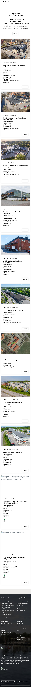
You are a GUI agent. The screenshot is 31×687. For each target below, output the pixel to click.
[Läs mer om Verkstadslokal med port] (15, 344)
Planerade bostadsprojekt (22, 603)
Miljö (2, 628)
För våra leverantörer (21, 637)
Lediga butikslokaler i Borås (7, 605)
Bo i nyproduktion (21, 610)
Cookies (17, 683)
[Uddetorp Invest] (8, 674)
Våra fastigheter (5, 617)
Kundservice (19, 625)
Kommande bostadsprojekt (23, 601)
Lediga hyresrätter (21, 600)
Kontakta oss (20, 623)
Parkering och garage (6, 614)
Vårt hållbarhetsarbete (6, 623)
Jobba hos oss (20, 632)
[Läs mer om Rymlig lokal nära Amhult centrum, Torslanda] (15, 196)
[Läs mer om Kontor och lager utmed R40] (15, 436)
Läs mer (16, 33)
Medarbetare (4, 626)
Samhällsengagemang (6, 632)
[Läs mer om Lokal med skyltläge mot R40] (15, 387)
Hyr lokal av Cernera (6, 616)
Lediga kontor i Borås (6, 601)
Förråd (2, 612)
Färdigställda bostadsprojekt (20, 606)
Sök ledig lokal (4, 600)
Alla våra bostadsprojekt (22, 608)
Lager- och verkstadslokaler (7, 610)
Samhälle (3, 630)
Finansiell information (22, 635)
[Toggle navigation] (29, 1)
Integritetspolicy (5, 634)
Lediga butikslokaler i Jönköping (6, 608)
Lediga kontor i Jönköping (7, 603)
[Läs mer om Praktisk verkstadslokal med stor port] (15, 150)
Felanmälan (19, 626)
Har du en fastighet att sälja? (22, 629)
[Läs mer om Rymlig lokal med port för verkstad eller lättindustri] (15, 102)
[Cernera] (5, 2)
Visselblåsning (20, 639)
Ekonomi (3, 625)
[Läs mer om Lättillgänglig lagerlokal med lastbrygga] (15, 245)
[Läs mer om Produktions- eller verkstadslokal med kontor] (15, 50)
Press (18, 633)
